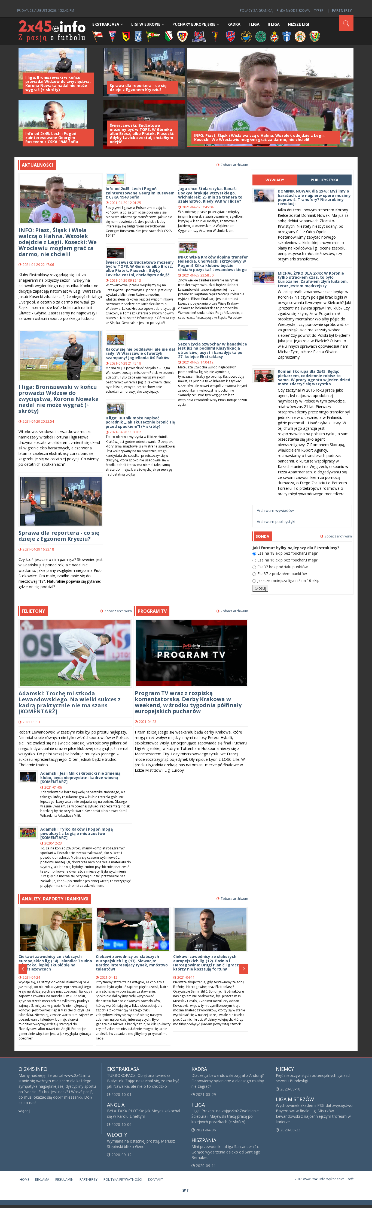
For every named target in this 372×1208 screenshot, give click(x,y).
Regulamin (64, 1179)
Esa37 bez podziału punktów (282, 566)
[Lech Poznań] (138, 36)
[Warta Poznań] (261, 36)
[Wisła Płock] (286, 36)
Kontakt (155, 1179)
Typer (318, 10)
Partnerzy (88, 1179)
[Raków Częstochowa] (230, 36)
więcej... (25, 1110)
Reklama (42, 1179)
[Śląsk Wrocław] (314, 36)
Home (24, 1179)
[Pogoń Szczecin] (215, 36)
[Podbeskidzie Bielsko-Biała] (199, 36)
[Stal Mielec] (246, 36)
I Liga (254, 24)
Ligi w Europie (145, 24)
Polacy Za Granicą (256, 10)
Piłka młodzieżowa (293, 10)
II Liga (274, 24)
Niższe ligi (298, 24)
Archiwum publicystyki (276, 521)
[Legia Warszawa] (169, 36)
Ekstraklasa (105, 24)
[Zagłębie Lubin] (300, 36)
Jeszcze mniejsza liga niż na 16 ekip (288, 580)
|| (339, 10)
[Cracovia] (98, 36)
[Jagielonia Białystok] (126, 36)
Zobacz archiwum (234, 165)
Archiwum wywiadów (275, 510)
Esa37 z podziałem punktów (282, 573)
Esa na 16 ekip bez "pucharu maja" (288, 560)
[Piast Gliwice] (182, 36)
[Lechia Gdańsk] (153, 36)
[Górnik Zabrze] (112, 36)
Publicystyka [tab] (325, 179)
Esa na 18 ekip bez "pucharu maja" (288, 553)
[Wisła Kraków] (274, 36)
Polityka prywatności (122, 1179)
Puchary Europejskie (193, 24)
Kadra (233, 24)
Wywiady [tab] (275, 179)
